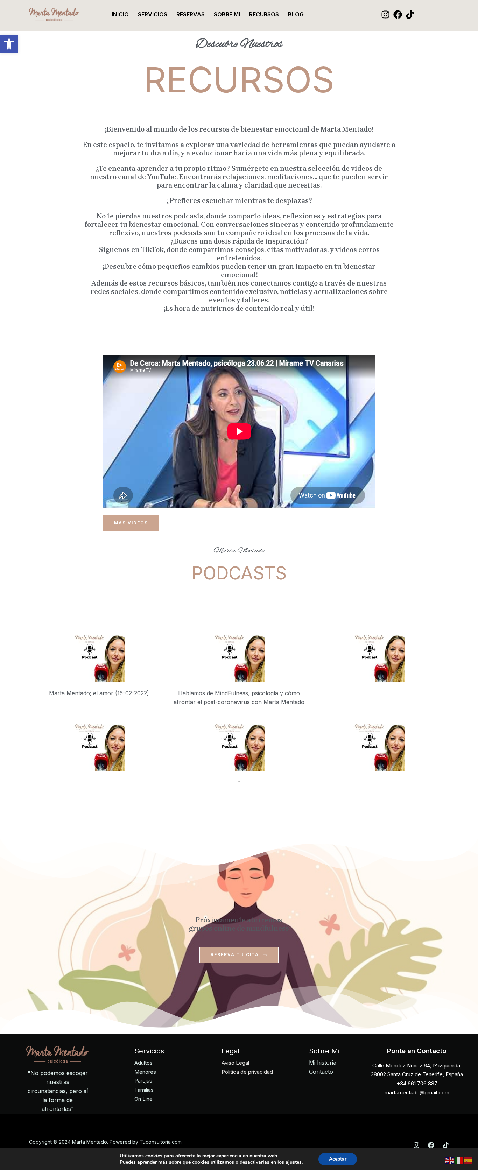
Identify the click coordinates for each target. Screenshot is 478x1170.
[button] (9, 44)
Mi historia (322, 1062)
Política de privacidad (247, 1072)
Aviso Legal (235, 1062)
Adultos (143, 1062)
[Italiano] (459, 1159)
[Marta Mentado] (54, 13)
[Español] (468, 1159)
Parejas (143, 1080)
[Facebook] (397, 14)
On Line (143, 1098)
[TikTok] (410, 14)
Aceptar (337, 1159)
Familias (144, 1089)
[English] (450, 1159)
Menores (145, 1072)
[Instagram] (385, 14)
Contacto (321, 1071)
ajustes (294, 1162)
